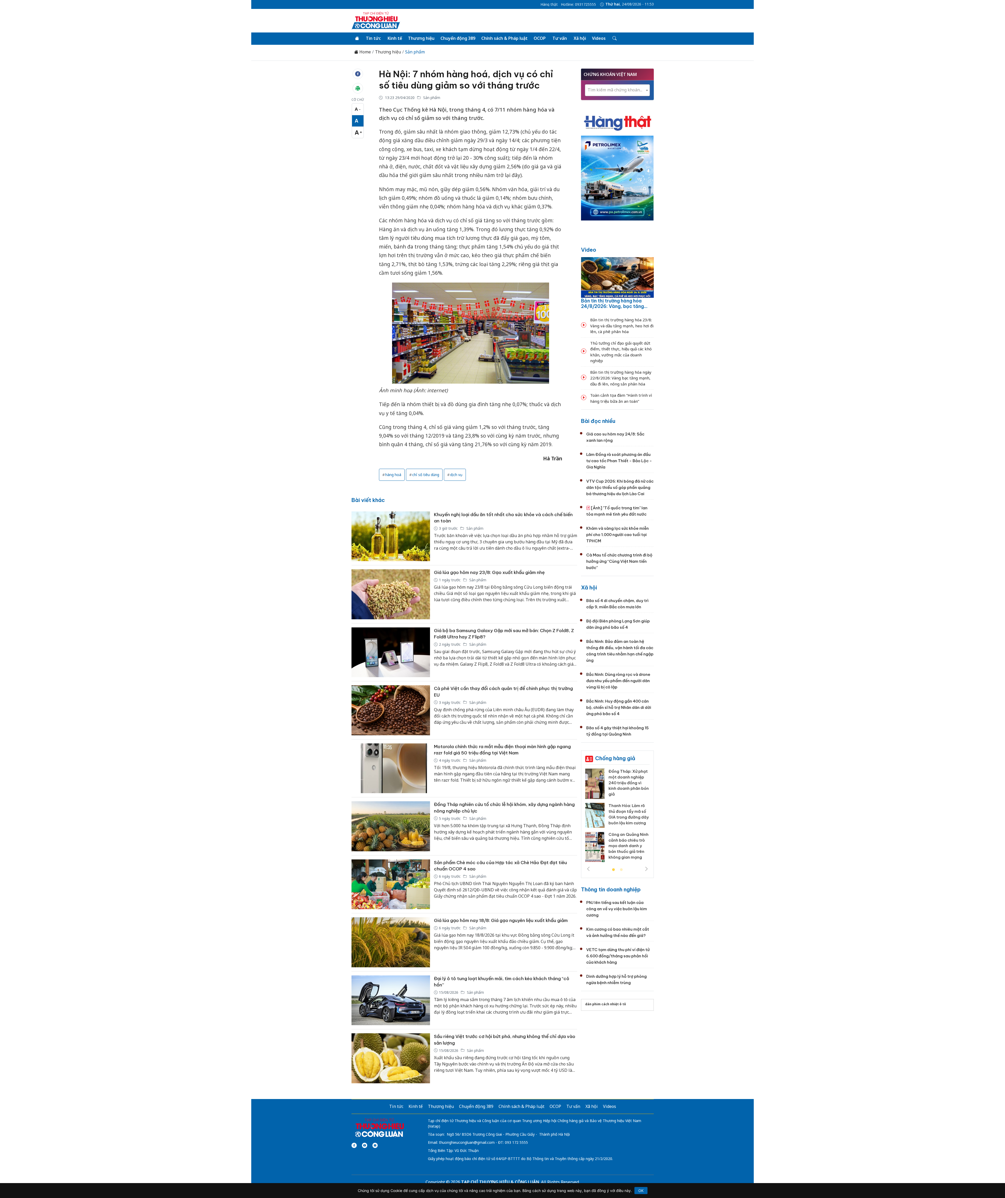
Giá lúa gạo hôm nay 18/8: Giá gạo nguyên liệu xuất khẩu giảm (501, 920)
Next (646, 869)
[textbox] (617, 90)
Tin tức (373, 38)
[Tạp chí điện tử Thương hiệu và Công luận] (379, 1128)
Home (364, 51)
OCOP (540, 38)
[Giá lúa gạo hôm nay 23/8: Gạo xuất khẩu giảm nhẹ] (390, 594)
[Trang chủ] (357, 38)
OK (641, 1190)
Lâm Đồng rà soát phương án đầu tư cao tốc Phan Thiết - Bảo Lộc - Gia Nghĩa (619, 461)
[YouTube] (364, 1145)
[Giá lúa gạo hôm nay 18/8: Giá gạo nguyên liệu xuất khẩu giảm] (390, 942)
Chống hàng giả (615, 758)
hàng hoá (393, 474)
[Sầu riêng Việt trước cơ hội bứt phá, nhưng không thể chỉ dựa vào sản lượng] (390, 1058)
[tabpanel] (617, 817)
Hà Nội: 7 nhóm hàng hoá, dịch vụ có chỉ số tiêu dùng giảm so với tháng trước (466, 79)
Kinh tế (395, 38)
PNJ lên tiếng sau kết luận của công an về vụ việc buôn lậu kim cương (616, 909)
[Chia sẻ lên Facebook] (358, 74)
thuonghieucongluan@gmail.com (467, 1142)
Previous (588, 869)
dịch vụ (456, 474)
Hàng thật (549, 4)
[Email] (375, 1145)
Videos (599, 38)
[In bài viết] (358, 88)
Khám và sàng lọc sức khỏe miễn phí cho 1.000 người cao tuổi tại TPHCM (617, 534)
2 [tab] (621, 870)
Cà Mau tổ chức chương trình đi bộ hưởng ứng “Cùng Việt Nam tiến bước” (619, 561)
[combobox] (617, 90)
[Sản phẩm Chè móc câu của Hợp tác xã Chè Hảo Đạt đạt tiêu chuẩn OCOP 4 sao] (390, 884)
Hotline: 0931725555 (578, 4)
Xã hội (580, 38)
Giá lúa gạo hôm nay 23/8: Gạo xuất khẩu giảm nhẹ (489, 572)
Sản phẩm (415, 51)
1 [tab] (613, 870)
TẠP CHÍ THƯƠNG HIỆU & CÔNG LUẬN (500, 1182)
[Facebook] (354, 1145)
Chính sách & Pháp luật (504, 38)
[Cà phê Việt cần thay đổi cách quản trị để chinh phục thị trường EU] (390, 710)
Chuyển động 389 (457, 38)
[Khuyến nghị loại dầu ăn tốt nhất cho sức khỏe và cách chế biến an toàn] (390, 536)
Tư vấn (559, 38)
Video (588, 249)
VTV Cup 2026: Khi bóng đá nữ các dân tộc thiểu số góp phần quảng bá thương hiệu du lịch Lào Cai (620, 487)
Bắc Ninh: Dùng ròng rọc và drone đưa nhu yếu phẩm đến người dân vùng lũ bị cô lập (618, 680)
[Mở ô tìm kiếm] (614, 38)
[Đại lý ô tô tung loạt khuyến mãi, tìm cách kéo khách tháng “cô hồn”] (390, 1000)
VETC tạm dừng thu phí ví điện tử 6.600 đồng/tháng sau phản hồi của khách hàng (618, 956)
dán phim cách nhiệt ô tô (605, 1004)
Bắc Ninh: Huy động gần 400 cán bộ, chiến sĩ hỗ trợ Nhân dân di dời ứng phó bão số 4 (618, 707)
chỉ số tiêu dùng (425, 474)
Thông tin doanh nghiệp (611, 889)
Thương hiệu (421, 38)
